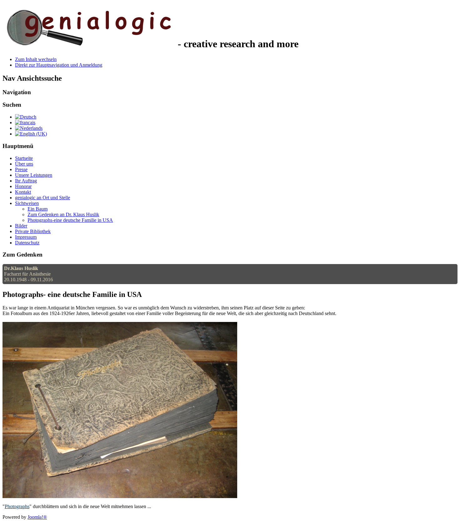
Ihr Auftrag (26, 180)
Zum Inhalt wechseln (36, 59)
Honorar (23, 186)
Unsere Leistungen (33, 175)
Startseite (24, 158)
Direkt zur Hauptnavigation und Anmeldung (58, 65)
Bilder (21, 225)
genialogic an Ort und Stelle (42, 197)
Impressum (26, 237)
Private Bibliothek (33, 231)
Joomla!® (37, 517)
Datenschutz (27, 242)
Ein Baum (38, 209)
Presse (21, 169)
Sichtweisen (27, 203)
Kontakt (23, 192)
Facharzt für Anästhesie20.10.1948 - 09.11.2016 (28, 274)
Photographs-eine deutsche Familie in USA (70, 220)
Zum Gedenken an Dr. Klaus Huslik (63, 214)
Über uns (24, 163)
